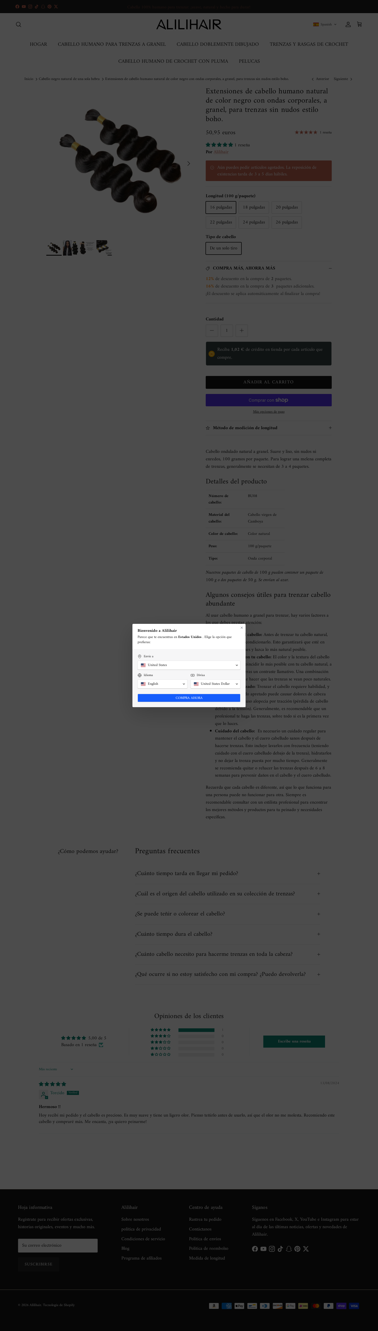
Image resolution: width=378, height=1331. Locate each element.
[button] (189, 665)
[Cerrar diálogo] (242, 628)
